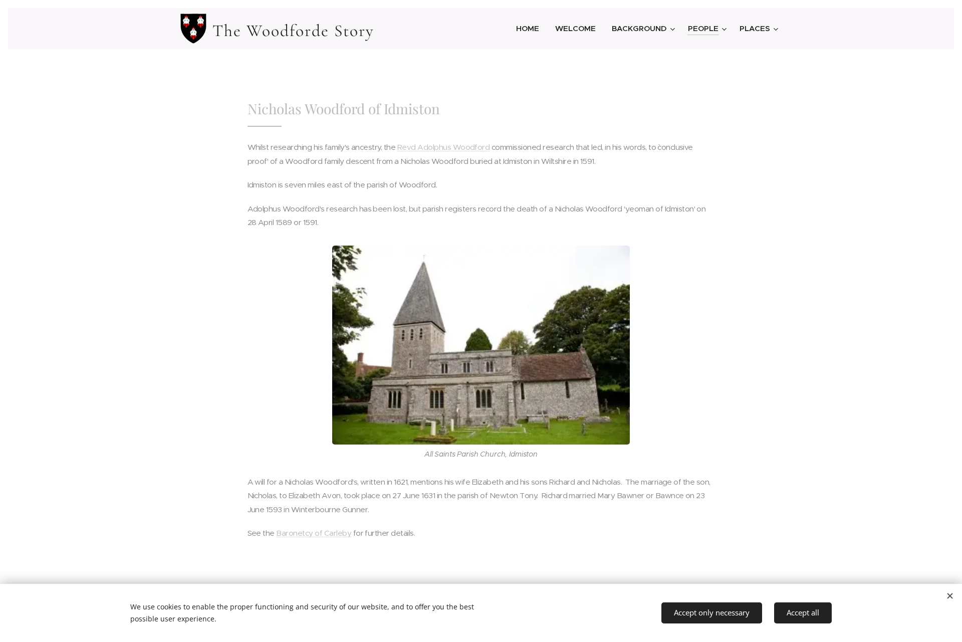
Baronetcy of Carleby (313, 533)
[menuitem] (530, 28)
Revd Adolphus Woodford (443, 147)
